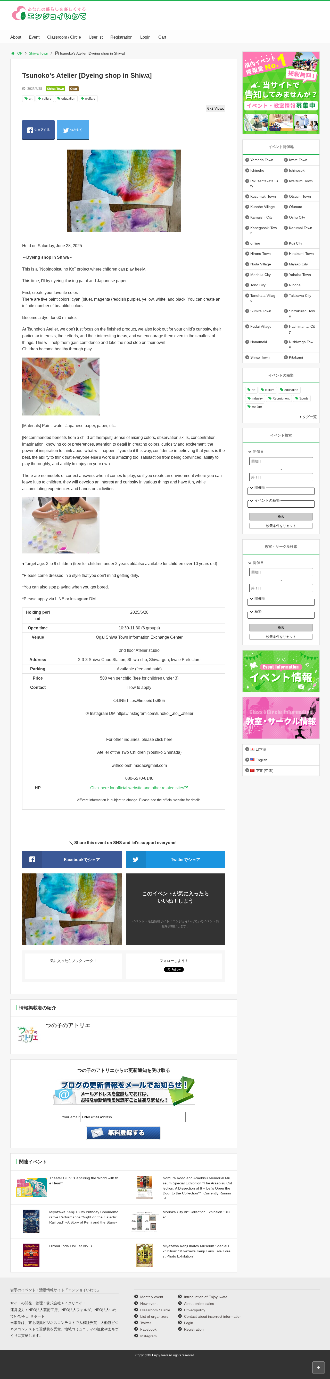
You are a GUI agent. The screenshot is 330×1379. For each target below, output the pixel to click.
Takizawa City (300, 295)
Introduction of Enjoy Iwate (205, 1297)
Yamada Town (261, 160)
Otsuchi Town (300, 196)
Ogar (73, 89)
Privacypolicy (194, 1310)
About (15, 37)
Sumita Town (260, 311)
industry (257, 398)
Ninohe (295, 285)
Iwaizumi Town (301, 181)
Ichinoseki (297, 170)
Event (34, 37)
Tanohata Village (262, 298)
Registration (121, 37)
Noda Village (260, 264)
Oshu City (297, 217)
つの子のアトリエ (68, 1025)
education (68, 98)
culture (47, 98)
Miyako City (298, 264)
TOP (18, 53)
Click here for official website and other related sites (137, 788)
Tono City (258, 285)
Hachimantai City (302, 329)
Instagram (148, 1336)
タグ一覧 (309, 417)
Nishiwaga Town (301, 344)
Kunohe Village (262, 207)
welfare (90, 98)
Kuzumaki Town (263, 196)
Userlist (96, 37)
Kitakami (296, 357)
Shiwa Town (38, 53)
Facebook (148, 1329)
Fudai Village (260, 326)
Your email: (71, 1117)
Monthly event (151, 1297)
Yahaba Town (300, 275)
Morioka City (260, 275)
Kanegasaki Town (263, 230)
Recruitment (281, 398)
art (30, 98)
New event (149, 1304)
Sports (303, 398)
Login (145, 37)
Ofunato (295, 207)
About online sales (199, 1304)
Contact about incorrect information (213, 1316)
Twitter (145, 1323)
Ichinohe (257, 170)
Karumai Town (300, 228)
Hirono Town (260, 253)
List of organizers (154, 1316)
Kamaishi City (261, 217)
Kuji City (295, 243)
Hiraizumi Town (301, 253)
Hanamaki (258, 342)
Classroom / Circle (64, 37)
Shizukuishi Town (302, 313)
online (255, 243)
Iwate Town (298, 160)
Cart (162, 37)
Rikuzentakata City (264, 183)
